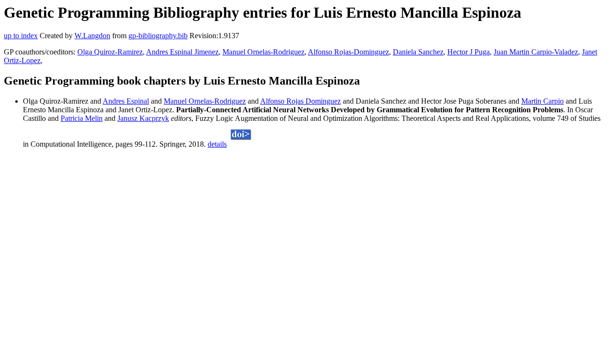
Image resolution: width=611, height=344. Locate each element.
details (217, 144)
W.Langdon (92, 36)
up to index (21, 36)
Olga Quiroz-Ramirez (110, 52)
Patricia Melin (82, 118)
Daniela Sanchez (418, 52)
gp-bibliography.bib (158, 36)
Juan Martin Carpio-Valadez (536, 52)
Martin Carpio (542, 101)
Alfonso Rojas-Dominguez (348, 52)
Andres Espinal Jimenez (182, 52)
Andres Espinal (126, 101)
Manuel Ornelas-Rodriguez (263, 52)
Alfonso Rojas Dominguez (300, 101)
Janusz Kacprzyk (143, 118)
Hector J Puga (468, 52)
